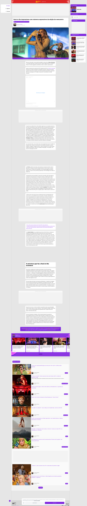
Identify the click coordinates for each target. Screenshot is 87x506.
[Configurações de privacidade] (24, 503)
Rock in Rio (44, 1)
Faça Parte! (67, 504)
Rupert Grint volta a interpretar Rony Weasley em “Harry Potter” (45, 397)
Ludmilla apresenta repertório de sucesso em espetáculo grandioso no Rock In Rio (41, 226)
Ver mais (40, 487)
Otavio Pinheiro (20, 24)
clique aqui (48, 329)
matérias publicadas (51, 68)
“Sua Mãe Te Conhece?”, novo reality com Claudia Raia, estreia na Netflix (47, 407)
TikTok (45, 328)
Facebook (42, 328)
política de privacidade (37, 500)
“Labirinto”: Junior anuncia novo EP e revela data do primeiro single (46, 465)
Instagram (48, 328)
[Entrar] (10, 501)
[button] (68, 345)
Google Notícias (55, 328)
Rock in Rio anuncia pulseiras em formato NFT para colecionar (37, 224)
